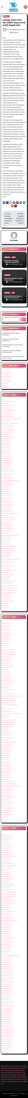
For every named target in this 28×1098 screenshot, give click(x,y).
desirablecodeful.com (8, 942)
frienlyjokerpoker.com (8, 683)
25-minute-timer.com (8, 471)
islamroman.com (6, 678)
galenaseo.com (6, 779)
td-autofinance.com (7, 680)
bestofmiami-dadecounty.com (10, 423)
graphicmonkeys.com (7, 498)
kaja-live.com (5, 669)
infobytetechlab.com (7, 1021)
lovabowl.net (5, 403)
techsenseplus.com (7, 1004)
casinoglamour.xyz (7, 766)
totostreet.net (6, 447)
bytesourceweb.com (7, 1028)
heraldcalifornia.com (7, 496)
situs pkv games (6, 372)
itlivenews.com (6, 806)
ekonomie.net (5, 799)
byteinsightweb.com (7, 969)
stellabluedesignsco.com (8, 938)
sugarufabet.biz (6, 577)
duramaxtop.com (6, 931)
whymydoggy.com (7, 835)
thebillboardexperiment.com (9, 570)
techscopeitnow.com (7, 1043)
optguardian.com (6, 445)
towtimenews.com (7, 898)
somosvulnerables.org (8, 528)
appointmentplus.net (7, 801)
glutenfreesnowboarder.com (9, 546)
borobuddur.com (6, 465)
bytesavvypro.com (7, 1010)
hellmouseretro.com (7, 925)
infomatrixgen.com (7, 1017)
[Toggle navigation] (2, 7)
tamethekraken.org (7, 537)
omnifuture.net (6, 632)
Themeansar (14, 1096)
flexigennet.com (6, 944)
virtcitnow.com (6, 661)
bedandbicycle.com (7, 493)
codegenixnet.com (7, 1026)
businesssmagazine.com (8, 652)
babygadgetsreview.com (8, 698)
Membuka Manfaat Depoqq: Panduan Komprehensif (13, 297)
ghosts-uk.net (6, 643)
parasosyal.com (6, 916)
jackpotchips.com (6, 509)
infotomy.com (5, 953)
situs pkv (11, 1066)
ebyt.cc (4, 707)
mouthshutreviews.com (8, 432)
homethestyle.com (7, 460)
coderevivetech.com (7, 1032)
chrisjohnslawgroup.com (8, 518)
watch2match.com (7, 777)
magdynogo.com (6, 1052)
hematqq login (8, 1072)
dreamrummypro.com (8, 846)
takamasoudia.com (7, 933)
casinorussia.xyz (6, 762)
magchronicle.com (7, 962)
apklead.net (5, 610)
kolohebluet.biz (6, 753)
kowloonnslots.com (7, 685)
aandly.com (5, 819)
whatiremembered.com (8, 702)
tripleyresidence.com (7, 524)
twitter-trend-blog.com (8, 694)
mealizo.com (5, 870)
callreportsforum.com (8, 601)
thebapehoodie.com (7, 914)
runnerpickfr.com (6, 630)
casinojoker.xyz (6, 771)
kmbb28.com (5, 599)
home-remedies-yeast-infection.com (12, 419)
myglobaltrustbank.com (8, 782)
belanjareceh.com (7, 850)
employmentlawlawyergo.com (10, 784)
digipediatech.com (7, 964)
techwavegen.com (7, 1008)
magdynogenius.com (7, 971)
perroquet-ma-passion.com (9, 588)
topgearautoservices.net (8, 581)
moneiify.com (5, 881)
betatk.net (5, 817)
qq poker (3, 1079)
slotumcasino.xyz (6, 764)
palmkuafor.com (6, 841)
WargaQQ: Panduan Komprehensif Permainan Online (11, 351)
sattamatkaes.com (7, 890)
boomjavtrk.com (6, 608)
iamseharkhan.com (7, 861)
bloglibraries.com (6, 909)
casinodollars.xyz (6, 768)
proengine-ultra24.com (8, 724)
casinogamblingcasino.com (9, 896)
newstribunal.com (7, 408)
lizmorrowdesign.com (8, 548)
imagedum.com (6, 557)
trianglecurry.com (6, 555)
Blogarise (22, 1093)
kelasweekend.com (7, 814)
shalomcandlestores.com (9, 885)
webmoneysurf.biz (7, 751)
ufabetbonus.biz (6, 812)
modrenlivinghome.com (8, 590)
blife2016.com (6, 544)
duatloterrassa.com (7, 531)
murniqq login (4, 1077)
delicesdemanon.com (7, 738)
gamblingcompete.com (8, 650)
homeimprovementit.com (9, 406)
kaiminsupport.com (7, 848)
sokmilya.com (5, 603)
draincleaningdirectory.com (9, 901)
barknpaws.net (6, 872)
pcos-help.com (6, 637)
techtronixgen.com (7, 975)
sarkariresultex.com (7, 868)
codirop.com (5, 641)
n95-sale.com (6, 656)
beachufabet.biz (6, 572)
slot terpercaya (5, 1068)
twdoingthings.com (7, 936)
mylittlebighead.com (7, 485)
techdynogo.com (6, 960)
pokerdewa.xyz (6, 773)
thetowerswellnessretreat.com (10, 559)
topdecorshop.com (7, 790)
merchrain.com (6, 597)
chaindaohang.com (7, 709)
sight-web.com (6, 674)
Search (14, 314)
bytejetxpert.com (7, 1048)
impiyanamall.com (7, 443)
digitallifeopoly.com (7, 436)
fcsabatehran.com (7, 927)
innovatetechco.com (7, 988)
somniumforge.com (7, 907)
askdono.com (5, 645)
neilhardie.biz (5, 749)
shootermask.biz (6, 755)
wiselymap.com (6, 663)
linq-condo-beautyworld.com (10, 705)
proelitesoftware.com (8, 511)
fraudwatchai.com (7, 452)
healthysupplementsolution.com (10, 955)
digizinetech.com (6, 1015)
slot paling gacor (5, 1081)
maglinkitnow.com (7, 966)
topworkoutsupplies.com (9, 430)
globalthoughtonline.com (8, 879)
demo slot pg (5, 379)
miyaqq (20, 1081)
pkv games (15, 32)
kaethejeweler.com (7, 564)
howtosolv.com (6, 735)
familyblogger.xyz (7, 515)
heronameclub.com (7, 947)
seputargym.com (6, 441)
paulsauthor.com (6, 940)
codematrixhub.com (7, 1002)
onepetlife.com (6, 568)
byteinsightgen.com (7, 1013)
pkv (2, 1084)
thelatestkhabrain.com (8, 863)
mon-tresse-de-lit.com (8, 575)
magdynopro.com (6, 991)
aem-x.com (5, 454)
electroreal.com (6, 421)
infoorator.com (6, 716)
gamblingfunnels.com (7, 634)
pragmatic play (6, 376)
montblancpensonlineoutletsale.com (12, 696)
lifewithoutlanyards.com (8, 727)
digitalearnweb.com (7, 837)
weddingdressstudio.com (9, 742)
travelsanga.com (6, 795)
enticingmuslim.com (7, 918)
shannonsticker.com (7, 852)
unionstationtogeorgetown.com (10, 480)
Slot (13, 293)
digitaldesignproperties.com (9, 865)
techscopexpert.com (7, 982)
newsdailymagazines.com (9, 410)
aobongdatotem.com (7, 416)
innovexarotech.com (7, 1037)
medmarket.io (6, 949)
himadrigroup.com (7, 676)
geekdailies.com (6, 594)
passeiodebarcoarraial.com (9, 857)
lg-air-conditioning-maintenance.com (12, 713)
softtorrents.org (6, 526)
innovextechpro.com (7, 977)
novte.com (5, 718)
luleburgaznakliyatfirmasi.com (10, 912)
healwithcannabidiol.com (8, 550)
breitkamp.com (6, 522)
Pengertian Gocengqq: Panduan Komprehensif (11, 261)
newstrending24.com (8, 810)
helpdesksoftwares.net (8, 401)
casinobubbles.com (7, 438)
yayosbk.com (5, 746)
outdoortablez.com (7, 951)
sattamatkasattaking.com (9, 566)
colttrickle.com (6, 628)
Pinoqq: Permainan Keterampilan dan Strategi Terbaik (8, 218)
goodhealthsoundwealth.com (10, 920)
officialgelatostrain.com (8, 561)
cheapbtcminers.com (7, 478)
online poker (5, 374)
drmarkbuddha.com (7, 711)
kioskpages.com (6, 553)
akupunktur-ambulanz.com (9, 700)
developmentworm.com (8, 803)
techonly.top (5, 648)
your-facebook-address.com (9, 586)
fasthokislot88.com (7, 504)
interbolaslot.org (6, 839)
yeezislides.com (6, 414)
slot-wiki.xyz (5, 775)
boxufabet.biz (5, 579)
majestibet (14, 1081)
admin (10, 29)
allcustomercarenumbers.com (10, 513)
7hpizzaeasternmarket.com (9, 720)
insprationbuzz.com (7, 854)
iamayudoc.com (6, 482)
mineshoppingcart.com (8, 427)
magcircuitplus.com (7, 1041)
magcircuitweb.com (7, 980)
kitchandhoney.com (7, 731)
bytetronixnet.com (7, 1045)
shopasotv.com (6, 792)
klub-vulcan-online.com (8, 520)
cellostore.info (6, 874)
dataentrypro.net (6, 843)
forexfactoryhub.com (7, 667)
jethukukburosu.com (7, 905)
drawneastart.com (7, 502)
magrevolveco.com (7, 1035)
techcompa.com (6, 672)
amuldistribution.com (7, 463)
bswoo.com (5, 821)
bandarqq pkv (8, 1070)
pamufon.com (5, 533)
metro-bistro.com (7, 733)
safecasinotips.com (7, 506)
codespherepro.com (7, 1024)
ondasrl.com (5, 542)
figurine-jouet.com (7, 583)
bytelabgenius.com (7, 986)
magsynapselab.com (7, 973)
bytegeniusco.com (7, 999)
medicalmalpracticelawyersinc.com (11, 786)
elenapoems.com (6, 923)
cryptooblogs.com (7, 456)
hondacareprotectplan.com (9, 894)
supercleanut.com (7, 491)
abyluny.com (5, 605)
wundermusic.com (7, 467)
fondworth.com (6, 859)
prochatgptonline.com (8, 665)
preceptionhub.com (7, 412)
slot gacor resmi (17, 1072)
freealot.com (5, 487)
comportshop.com (7, 788)
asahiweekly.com (6, 489)
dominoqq (5, 383)
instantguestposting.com (8, 797)
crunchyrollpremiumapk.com (9, 892)
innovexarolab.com (7, 1019)
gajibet (25, 1081)
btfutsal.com (5, 639)
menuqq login (4, 1066)
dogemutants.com (7, 929)
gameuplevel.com (7, 458)
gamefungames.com (7, 469)
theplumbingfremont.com (9, 808)
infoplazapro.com (6, 993)
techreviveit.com (6, 995)
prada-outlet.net (6, 623)
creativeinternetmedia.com (9, 654)
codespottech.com (7, 958)
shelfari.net (5, 760)
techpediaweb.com (7, 984)
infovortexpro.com (7, 1039)
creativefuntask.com (7, 474)
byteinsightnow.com (7, 1030)
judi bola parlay (14, 1068)
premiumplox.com (7, 744)
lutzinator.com (6, 539)
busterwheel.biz (6, 757)
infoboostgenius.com (7, 1006)
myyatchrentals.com (7, 883)
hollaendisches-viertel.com (9, 722)
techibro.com (5, 687)
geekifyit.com (5, 887)
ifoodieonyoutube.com (8, 425)
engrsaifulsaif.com (7, 476)
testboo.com (5, 740)
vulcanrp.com (5, 691)
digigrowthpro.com (7, 626)
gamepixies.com (6, 500)
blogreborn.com (6, 659)
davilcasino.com (6, 449)
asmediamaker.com (7, 876)
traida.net (4, 729)
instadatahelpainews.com (9, 592)
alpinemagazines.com (8, 689)
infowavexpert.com (7, 997)
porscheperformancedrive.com (10, 535)
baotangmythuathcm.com (9, 903)
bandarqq (6, 16)
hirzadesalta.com (6, 434)
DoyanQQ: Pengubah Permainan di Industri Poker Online (19, 218)
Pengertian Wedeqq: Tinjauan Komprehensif (13, 279)
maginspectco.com (7, 1050)
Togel (13, 257)
